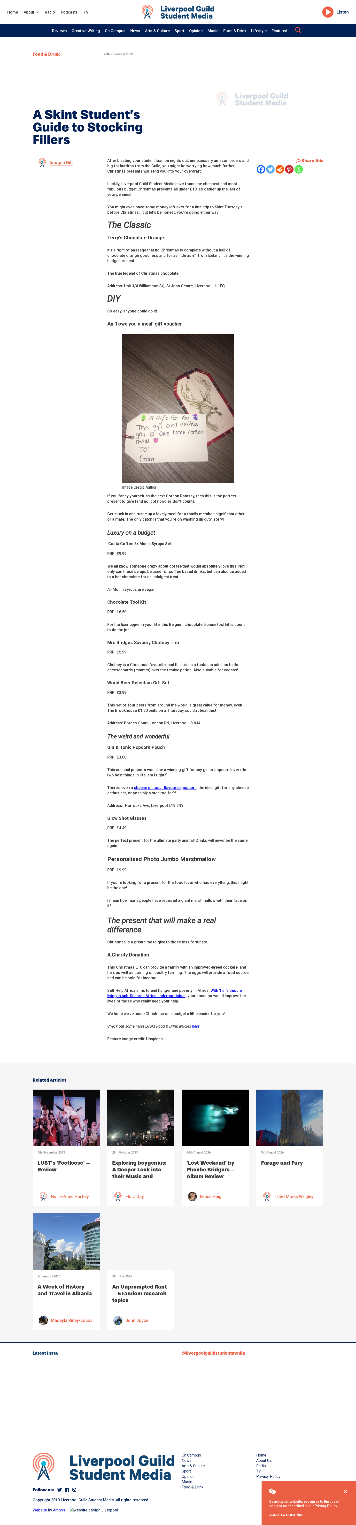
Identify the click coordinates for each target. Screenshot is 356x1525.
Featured (279, 31)
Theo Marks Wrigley (293, 1196)
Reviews (59, 31)
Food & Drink (234, 31)
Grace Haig (210, 1196)
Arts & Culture (157, 31)
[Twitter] (270, 169)
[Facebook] (261, 169)
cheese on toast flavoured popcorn (165, 787)
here (195, 1026)
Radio (50, 12)
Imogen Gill (61, 162)
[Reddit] (280, 169)
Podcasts (69, 12)
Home (12, 12)
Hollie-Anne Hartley (70, 1196)
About (29, 12)
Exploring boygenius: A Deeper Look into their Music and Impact (139, 1173)
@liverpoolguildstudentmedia (213, 1353)
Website (40, 1510)
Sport (179, 31)
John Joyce (136, 1320)
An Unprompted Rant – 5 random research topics (139, 1293)
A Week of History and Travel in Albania (65, 1290)
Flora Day (134, 1196)
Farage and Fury (282, 1163)
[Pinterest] (289, 169)
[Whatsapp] (298, 169)
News (135, 31)
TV (86, 12)
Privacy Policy (326, 1506)
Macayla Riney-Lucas (72, 1320)
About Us (264, 1460)
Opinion (196, 31)
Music (213, 31)
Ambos (59, 1510)
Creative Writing (86, 31)
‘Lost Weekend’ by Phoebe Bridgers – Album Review (210, 1170)
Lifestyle (259, 31)
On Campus (115, 31)
